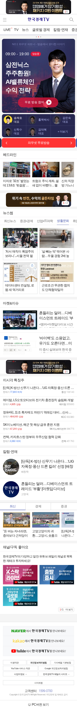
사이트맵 (38, 683)
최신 (13, 506)
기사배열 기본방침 (62, 662)
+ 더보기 (63, 131)
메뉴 (5, 19)
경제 (38, 506)
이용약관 (14, 662)
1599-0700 (46, 691)
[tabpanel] (38, 200)
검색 (71, 19)
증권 (64, 506)
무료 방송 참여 (34, 102)
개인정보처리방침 (38, 662)
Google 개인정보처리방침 (56, 668)
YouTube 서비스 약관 (20, 668)
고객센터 (31, 691)
